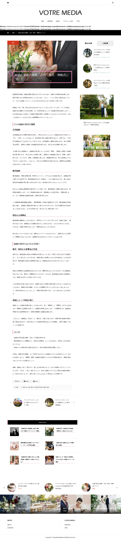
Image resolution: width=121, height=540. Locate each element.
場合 (29, 387)
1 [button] (108, 96)
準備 (36, 387)
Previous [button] (4, 487)
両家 (24, 387)
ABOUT (9, 525)
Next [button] (117, 487)
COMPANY (10, 528)
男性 (39, 387)
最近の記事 (88, 43)
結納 (48, 387)
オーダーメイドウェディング (102, 57)
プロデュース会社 (68, 21)
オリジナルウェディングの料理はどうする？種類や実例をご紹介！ (102, 83)
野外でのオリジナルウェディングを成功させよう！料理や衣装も (102, 67)
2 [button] (110, 96)
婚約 (42, 21)
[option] (97, 112)
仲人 (27, 387)
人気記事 (105, 43)
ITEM (78, 21)
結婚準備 (49, 21)
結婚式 (58, 21)
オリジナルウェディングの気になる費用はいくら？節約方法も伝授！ (102, 52)
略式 (41, 387)
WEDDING (21, 488)
